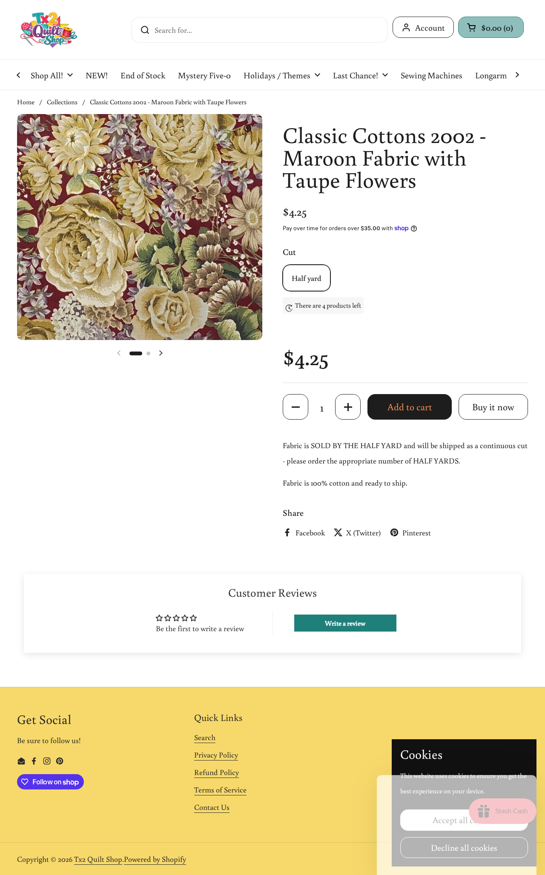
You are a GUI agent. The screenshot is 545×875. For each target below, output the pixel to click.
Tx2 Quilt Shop (98, 859)
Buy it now (493, 406)
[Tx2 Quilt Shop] (48, 30)
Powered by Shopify (155, 859)
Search (204, 737)
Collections (62, 101)
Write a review (345, 623)
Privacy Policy (216, 754)
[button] (491, 27)
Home (25, 101)
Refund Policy (216, 772)
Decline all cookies (464, 847)
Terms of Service (220, 789)
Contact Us (211, 807)
